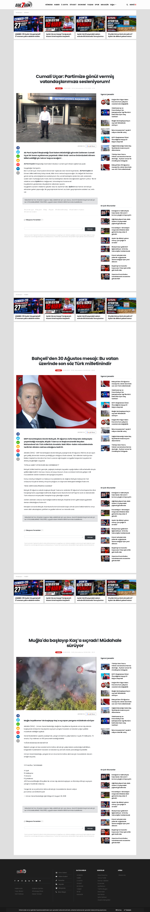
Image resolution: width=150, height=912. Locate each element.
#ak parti (38, 210)
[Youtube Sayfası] (26, 881)
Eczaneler (101, 883)
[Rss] (33, 881)
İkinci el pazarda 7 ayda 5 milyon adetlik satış (121, 131)
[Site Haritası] (37, 881)
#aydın (51, 210)
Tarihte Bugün (102, 889)
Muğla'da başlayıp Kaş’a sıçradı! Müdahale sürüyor (121, 123)
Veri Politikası (19, 894)
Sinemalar (101, 892)
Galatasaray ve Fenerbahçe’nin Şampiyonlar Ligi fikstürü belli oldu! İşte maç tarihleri (121, 112)
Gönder (90, 229)
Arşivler (61, 884)
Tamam (128, 910)
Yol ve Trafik (102, 878)
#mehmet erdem (30, 212)
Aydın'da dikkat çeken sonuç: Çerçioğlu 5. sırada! (120, 240)
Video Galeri (62, 876)
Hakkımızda (19, 888)
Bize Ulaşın (62, 892)
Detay (119, 910)
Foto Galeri (62, 873)
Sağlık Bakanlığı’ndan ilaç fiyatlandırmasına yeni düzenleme (121, 148)
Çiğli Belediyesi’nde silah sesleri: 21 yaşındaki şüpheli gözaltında (121, 221)
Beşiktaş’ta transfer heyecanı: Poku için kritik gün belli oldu (121, 268)
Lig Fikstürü (101, 886)
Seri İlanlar (101, 894)
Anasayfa (19, 13)
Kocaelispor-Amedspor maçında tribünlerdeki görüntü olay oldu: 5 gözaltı (121, 231)
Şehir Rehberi (102, 897)
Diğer (112, 4)
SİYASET (73, 4)
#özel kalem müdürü (76, 210)
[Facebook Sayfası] (15, 881)
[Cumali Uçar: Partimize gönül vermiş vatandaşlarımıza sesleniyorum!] (56, 118)
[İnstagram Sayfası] (22, 881)
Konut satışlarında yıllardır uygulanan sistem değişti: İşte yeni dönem (120, 258)
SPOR (97, 4)
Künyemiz (62, 888)
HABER (56, 4)
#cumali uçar (29, 210)
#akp (45, 210)
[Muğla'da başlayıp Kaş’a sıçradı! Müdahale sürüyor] (56, 683)
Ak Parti (27, 164)
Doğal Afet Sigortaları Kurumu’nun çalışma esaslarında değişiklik (120, 102)
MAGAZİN (105, 4)
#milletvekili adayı (61, 210)
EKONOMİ (82, 4)
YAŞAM (90, 4)
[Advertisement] (143, 40)
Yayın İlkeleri (19, 891)
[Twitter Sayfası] (19, 881)
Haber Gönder (37, 894)
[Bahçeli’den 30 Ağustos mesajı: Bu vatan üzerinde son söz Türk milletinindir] (56, 402)
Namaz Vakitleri (103, 881)
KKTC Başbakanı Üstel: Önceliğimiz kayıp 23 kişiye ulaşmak (120, 139)
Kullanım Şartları (37, 888)
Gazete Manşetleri (104, 900)
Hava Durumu (102, 875)
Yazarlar (61, 880)
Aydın (32, 164)
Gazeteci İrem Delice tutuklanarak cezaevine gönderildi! (121, 276)
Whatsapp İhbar (37, 891)
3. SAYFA (64, 4)
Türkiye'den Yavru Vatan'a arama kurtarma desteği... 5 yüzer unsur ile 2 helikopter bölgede (121, 157)
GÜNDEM (49, 4)
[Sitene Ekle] (40, 881)
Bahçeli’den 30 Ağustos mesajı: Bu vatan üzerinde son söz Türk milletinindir (122, 167)
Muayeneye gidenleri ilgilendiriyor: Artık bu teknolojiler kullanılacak (121, 249)
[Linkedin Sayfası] (30, 881)
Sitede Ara (122, 875)
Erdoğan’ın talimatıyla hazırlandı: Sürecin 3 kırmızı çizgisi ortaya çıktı (121, 213)
